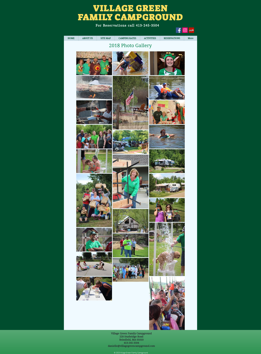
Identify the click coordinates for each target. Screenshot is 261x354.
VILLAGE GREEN (130, 8)
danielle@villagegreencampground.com (131, 345)
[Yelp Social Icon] (191, 30)
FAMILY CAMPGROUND (130, 17)
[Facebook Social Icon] (178, 30)
